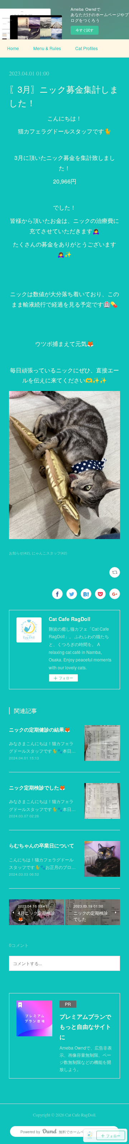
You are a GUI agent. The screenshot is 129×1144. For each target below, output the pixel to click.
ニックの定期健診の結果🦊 (39, 729)
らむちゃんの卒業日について (41, 845)
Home (13, 48)
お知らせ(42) (19, 553)
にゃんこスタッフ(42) (49, 553)
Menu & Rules (47, 48)
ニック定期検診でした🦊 (37, 787)
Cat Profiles (86, 48)
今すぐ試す (85, 30)
